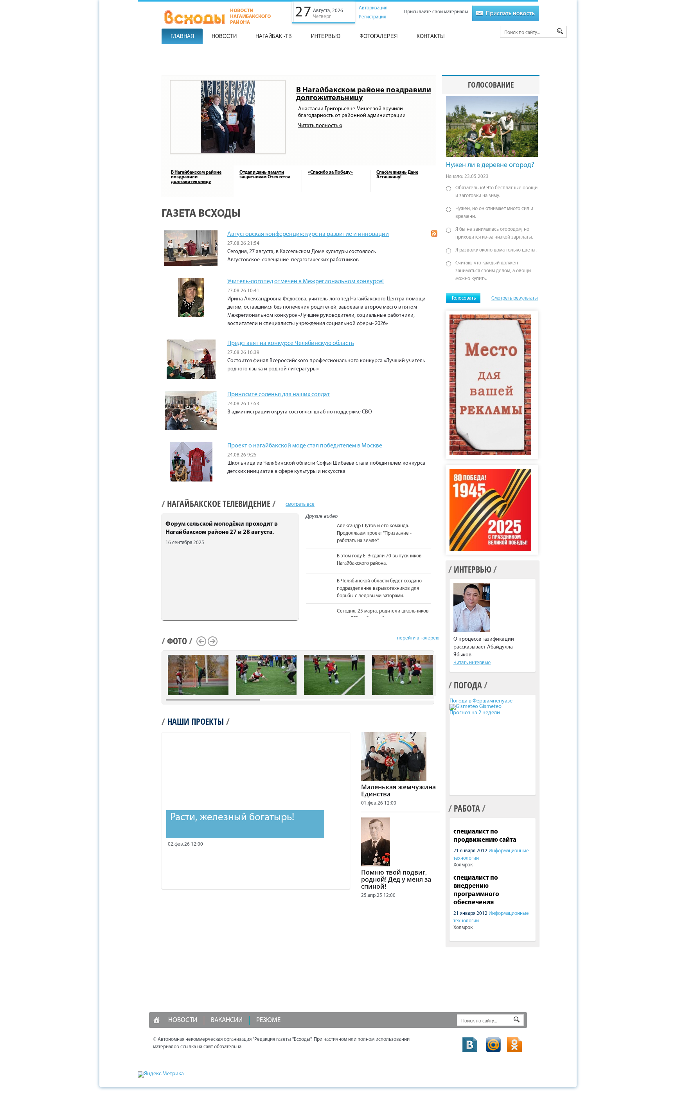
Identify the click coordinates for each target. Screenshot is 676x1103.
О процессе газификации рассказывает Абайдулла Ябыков (483, 647)
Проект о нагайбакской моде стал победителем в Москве (304, 446)
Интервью (325, 36)
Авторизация (373, 8)
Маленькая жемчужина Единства (398, 790)
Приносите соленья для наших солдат (278, 395)
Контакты (431, 36)
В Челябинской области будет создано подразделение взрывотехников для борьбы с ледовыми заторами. (379, 588)
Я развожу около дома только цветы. (496, 250)
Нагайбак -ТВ (273, 36)
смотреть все (300, 504)
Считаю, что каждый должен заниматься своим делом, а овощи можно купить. (493, 270)
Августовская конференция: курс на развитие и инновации (308, 234)
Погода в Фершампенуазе (480, 701)
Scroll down (434, 615)
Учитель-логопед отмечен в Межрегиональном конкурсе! (305, 281)
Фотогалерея (378, 36)
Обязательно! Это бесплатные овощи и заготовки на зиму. (496, 191)
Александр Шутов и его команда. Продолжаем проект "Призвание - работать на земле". (374, 533)
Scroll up (434, 522)
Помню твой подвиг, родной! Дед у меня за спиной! (396, 879)
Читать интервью (472, 662)
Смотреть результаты (514, 298)
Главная (182, 36)
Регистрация (372, 17)
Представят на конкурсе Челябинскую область (290, 343)
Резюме (268, 1020)
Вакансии (227, 1020)
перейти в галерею (418, 638)
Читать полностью (320, 126)
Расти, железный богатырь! (232, 817)
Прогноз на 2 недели (474, 713)
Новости (224, 36)
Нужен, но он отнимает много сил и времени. (494, 212)
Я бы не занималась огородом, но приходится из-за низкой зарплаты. (494, 233)
